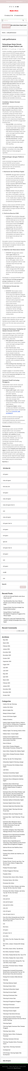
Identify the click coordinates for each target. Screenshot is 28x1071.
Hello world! (21, 631)
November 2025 (7, 655)
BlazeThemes (17, 1068)
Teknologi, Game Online (9, 1031)
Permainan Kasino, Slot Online (10, 880)
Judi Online (6, 770)
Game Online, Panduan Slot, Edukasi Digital (13, 751)
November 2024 (7, 692)
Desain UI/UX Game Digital (9, 716)
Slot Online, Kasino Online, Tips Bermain (13, 948)
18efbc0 (5, 49)
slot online (5, 936)
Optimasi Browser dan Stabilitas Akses (12, 847)
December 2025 (7, 652)
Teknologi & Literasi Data (9, 998)
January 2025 (6, 686)
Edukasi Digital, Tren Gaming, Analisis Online (14, 730)
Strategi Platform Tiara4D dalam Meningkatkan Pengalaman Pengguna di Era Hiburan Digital (12, 1)
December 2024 (7, 689)
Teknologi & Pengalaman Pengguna (12, 1001)
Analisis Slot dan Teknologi (10, 704)
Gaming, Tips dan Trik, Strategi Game (12, 759)
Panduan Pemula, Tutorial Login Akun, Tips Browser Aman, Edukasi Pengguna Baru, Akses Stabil (13, 863)
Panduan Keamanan (8, 858)
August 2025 (6, 664)
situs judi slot (6, 899)
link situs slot (6, 486)
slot (4, 511)
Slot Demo (5, 927)
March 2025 (6, 680)
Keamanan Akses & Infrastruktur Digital (13, 776)
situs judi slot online (8, 905)
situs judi (5, 895)
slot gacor (5, 474)
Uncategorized (6, 1050)
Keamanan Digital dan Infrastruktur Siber (13, 806)
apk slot (5, 541)
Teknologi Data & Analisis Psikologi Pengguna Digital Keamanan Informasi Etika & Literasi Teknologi (14, 1018)
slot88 (4, 572)
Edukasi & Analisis (7, 719)
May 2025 (5, 673)
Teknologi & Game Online (9, 986)
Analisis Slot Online (8, 707)
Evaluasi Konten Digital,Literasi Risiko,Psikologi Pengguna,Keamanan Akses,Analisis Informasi (12, 738)
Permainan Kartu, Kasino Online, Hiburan (13, 877)
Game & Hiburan (7, 743)
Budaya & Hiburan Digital (9, 713)
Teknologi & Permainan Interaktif (11, 1007)
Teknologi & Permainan (9, 1004)
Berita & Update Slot (8, 710)
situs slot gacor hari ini (9, 505)
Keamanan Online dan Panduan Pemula (12, 814)
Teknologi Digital (7, 1023)
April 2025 (5, 676)
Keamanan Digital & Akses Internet (11, 803)
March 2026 (6, 643)
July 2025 (5, 667)
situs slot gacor (7, 480)
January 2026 (6, 649)
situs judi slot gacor (8, 902)
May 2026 (5, 640)
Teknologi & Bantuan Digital (10, 983)
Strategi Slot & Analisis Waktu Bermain (12, 977)
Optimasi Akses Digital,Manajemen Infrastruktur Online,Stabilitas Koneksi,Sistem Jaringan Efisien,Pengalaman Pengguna (14, 842)
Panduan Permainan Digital (9, 867)
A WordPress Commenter (9, 631)
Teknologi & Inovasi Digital (9, 992)
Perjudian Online (7, 874)
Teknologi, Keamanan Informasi (11, 1039)
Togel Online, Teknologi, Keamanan (11, 1047)
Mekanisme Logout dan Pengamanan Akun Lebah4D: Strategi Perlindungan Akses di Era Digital (14, 620)
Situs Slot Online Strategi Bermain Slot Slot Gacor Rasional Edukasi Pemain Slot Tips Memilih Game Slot (14, 919)
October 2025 (6, 658)
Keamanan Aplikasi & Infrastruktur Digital (13, 800)
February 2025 (6, 683)
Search (4, 584)
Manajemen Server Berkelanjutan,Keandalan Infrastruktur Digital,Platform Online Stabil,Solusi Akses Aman (14, 836)
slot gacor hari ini (7, 523)
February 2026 (6, 646)
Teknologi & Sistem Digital (9, 1010)
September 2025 (7, 661)
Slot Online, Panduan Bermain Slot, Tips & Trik (14, 954)
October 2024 (6, 695)
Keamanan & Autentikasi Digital (11, 773)
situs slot (5, 908)
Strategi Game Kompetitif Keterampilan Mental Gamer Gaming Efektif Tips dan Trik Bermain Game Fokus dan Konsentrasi (13, 972)
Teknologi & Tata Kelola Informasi (11, 1013)
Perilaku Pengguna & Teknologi (10, 871)
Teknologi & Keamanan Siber (10, 995)
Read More (4, 461)
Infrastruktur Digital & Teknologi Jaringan (13, 762)
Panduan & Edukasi (8, 850)
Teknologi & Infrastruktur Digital (11, 989)
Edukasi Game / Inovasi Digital (10, 733)
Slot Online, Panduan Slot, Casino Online (13, 958)
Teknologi (5, 980)
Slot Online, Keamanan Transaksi (11, 951)
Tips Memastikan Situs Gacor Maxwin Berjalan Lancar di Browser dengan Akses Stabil (13, 602)
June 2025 (5, 670)
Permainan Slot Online (8, 883)
